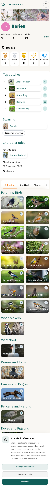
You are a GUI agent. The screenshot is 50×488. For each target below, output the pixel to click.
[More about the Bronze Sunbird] (15, 155)
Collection (9, 185)
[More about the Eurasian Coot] (12, 372)
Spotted (24, 185)
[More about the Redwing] (25, 102)
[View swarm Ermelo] (25, 126)
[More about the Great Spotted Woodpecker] (12, 328)
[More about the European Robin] (12, 291)
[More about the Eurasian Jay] (25, 109)
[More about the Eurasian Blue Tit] (37, 262)
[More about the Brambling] (25, 95)
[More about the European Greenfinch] (12, 247)
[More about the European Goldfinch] (37, 247)
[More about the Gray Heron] (12, 416)
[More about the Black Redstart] (24, 82)
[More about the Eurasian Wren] (12, 262)
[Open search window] (46, 4)
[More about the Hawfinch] (25, 88)
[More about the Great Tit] (12, 306)
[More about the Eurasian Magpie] (12, 276)
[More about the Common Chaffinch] (37, 306)
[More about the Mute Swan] (12, 350)
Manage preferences (25, 467)
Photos (37, 185)
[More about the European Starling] (37, 276)
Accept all (25, 482)
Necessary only (25, 474)
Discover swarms (14, 133)
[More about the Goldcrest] (37, 232)
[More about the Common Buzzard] (12, 394)
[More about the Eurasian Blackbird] (37, 291)
